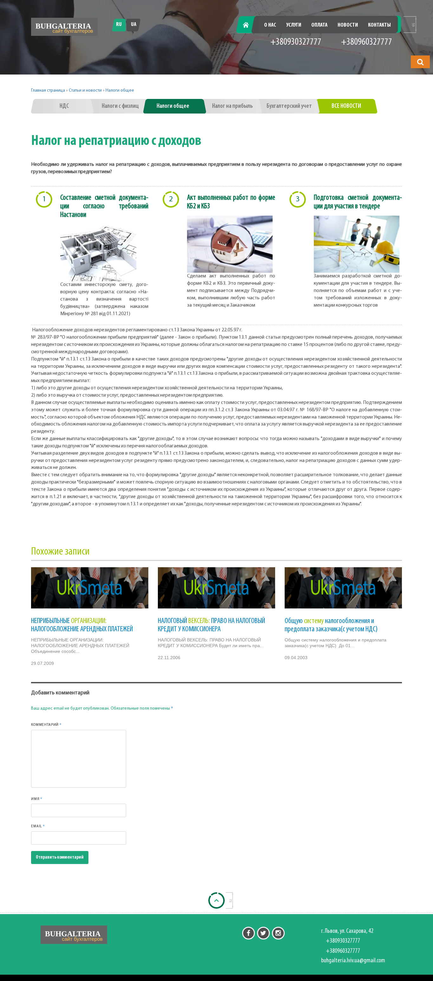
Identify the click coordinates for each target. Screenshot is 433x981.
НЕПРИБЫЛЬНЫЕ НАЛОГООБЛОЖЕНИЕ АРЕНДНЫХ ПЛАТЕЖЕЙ (82, 625)
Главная (249, 25)
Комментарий (46, 724)
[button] (420, 61)
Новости (348, 25)
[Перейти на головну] (64, 27)
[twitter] (263, 933)
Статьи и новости (85, 90)
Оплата (319, 25)
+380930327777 (295, 42)
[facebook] (248, 933)
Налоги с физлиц (120, 106)
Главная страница (48, 90)
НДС (64, 106)
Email (38, 825)
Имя (36, 798)
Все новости (346, 106)
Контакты (379, 25)
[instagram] (278, 933)
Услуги (293, 25)
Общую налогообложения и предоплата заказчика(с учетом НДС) (331, 625)
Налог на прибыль (232, 106)
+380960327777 (366, 42)
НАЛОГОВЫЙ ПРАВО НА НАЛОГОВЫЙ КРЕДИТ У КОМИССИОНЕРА (211, 625)
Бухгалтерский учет (289, 106)
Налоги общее (120, 90)
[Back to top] (216, 900)
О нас (270, 25)
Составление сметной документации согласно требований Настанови (104, 206)
